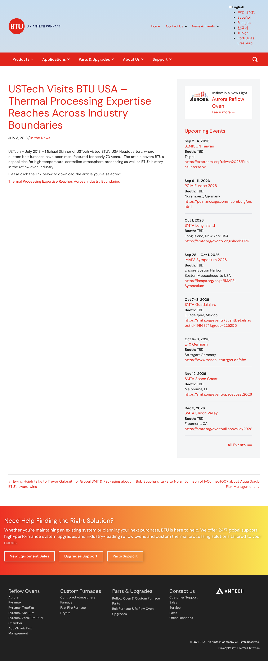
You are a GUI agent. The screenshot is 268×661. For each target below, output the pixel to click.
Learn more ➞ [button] (223, 112)
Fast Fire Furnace (73, 608)
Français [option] (244, 22)
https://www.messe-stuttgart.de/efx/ (215, 359)
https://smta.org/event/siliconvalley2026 (218, 429)
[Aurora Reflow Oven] (199, 96)
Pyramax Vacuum (21, 613)
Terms (243, 648)
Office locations (181, 618)
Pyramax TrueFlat (21, 608)
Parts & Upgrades (95, 59)
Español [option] (244, 17)
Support (161, 59)
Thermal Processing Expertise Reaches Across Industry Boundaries (64, 181)
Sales (173, 602)
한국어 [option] (242, 28)
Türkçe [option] (243, 33)
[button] (186, 26)
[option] (248, 12)
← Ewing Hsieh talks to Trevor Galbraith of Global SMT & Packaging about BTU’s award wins (69, 484)
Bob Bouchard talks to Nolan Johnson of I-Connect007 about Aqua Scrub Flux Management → (198, 484)
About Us (131, 59)
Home (155, 26)
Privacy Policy (227, 648)
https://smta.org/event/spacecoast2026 (218, 394)
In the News (40, 138)
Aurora (13, 597)
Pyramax (14, 602)
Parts (173, 613)
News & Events (203, 26)
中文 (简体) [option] (246, 12)
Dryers (65, 613)
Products (21, 59)
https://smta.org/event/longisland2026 (217, 241)
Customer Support (183, 597)
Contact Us (174, 26)
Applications (54, 59)
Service (175, 608)
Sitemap (254, 648)
